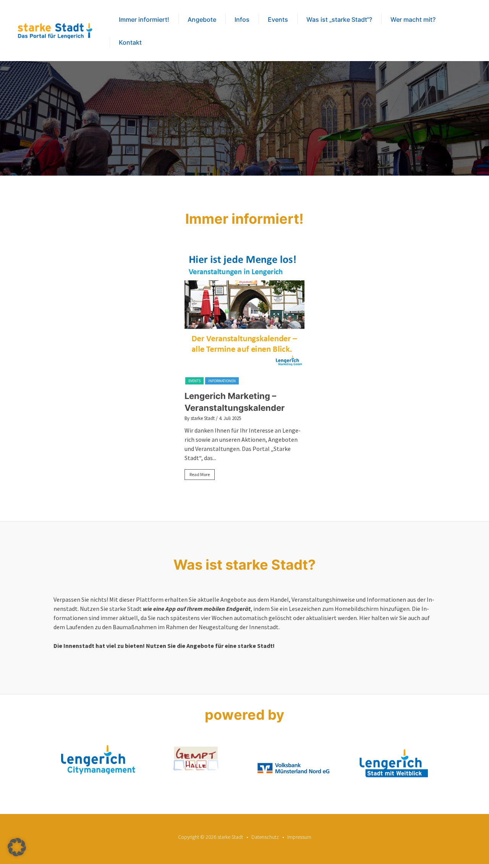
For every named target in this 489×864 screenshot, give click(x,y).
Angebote (202, 19)
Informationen (222, 380)
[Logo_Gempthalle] (196, 758)
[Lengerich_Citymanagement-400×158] (98, 760)
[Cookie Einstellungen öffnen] (17, 854)
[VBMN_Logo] (293, 759)
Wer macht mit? (413, 19)
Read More (199, 474)
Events (278, 19)
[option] (244, 368)
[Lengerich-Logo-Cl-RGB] (390, 764)
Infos (242, 19)
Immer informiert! (144, 19)
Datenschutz (265, 836)
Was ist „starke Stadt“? (339, 19)
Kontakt (130, 42)
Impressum (299, 836)
